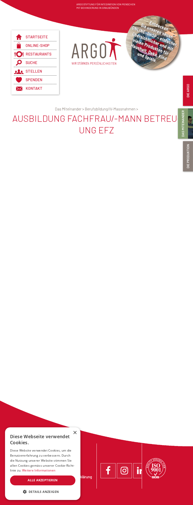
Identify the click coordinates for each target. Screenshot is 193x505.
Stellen (34, 71)
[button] (42, 492)
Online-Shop (38, 45)
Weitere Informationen (38, 470)
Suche (31, 62)
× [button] (75, 433)
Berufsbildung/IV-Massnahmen (111, 109)
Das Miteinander (70, 109)
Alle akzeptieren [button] (43, 480)
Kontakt (34, 88)
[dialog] (42, 463)
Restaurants (39, 54)
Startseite (37, 37)
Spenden (34, 79)
